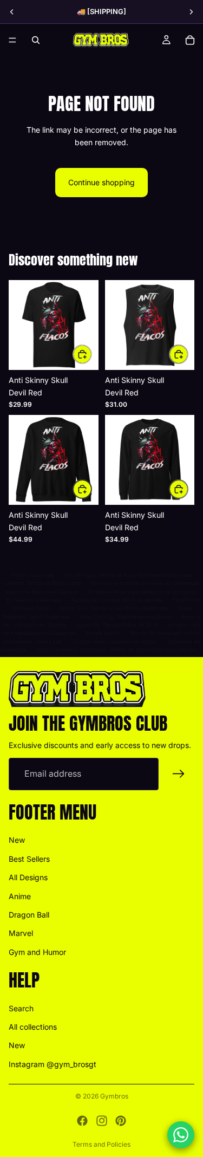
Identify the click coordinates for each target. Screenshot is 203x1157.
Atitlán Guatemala (32, 575)
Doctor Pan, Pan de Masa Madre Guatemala (113, 608)
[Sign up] (178, 773)
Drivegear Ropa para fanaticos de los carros (142, 592)
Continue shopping (101, 182)
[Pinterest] (120, 1120)
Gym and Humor (37, 951)
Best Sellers (29, 858)
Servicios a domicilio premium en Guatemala (145, 583)
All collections (33, 1026)
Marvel (21, 933)
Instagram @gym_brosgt (52, 1063)
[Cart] (190, 40)
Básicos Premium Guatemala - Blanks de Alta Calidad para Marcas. (117, 650)
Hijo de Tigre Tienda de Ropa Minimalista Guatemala (128, 575)
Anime (20, 895)
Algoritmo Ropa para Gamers (41, 592)
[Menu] (12, 40)
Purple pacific (103, 633)
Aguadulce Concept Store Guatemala (116, 600)
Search (21, 1007)
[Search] (36, 40)
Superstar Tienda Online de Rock (117, 625)
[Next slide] (191, 12)
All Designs (28, 877)
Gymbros (114, 1096)
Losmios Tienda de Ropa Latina (42, 583)
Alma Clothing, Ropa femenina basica (125, 617)
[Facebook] (82, 1120)
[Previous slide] (12, 12)
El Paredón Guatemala (33, 600)
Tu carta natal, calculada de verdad (114, 642)
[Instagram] (101, 1120)
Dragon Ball (29, 914)
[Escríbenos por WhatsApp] (180, 1134)
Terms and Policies (101, 1144)
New (17, 839)
